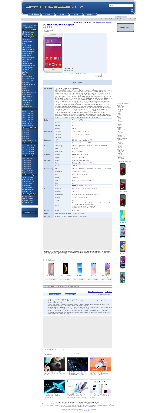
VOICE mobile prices (29, 92)
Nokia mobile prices (28, 52)
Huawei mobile (27, 41)
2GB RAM (25, 130)
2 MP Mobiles (26, 166)
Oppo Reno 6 (79, 275)
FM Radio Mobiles (28, 189)
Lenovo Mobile (27, 64)
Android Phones (27, 196)
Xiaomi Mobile (27, 53)
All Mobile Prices (27, 125)
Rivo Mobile (26, 82)
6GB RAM (25, 136)
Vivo (23, 43)
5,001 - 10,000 (27, 121)
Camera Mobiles (27, 177)
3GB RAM (25, 132)
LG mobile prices (27, 68)
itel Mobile (25, 70)
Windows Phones (28, 200)
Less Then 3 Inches (28, 145)
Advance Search (29, 212)
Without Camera (27, 172)
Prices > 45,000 (27, 111)
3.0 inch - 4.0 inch (28, 147)
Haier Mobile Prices (28, 84)
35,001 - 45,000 (27, 113)
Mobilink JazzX (27, 86)
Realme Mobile (27, 49)
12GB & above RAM (29, 140)
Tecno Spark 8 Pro (51, 276)
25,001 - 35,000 (27, 115)
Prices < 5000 (26, 123)
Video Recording (27, 179)
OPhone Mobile (27, 96)
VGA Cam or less (28, 170)
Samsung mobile (27, 39)
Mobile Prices (78, 22)
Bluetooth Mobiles (28, 181)
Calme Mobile (26, 98)
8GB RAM (25, 138)
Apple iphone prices (28, 58)
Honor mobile (26, 45)
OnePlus (25, 72)
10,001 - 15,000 (27, 119)
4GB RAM (25, 134)
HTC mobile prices (28, 78)
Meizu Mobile (26, 94)
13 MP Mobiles (27, 158)
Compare (78, 82)
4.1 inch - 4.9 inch (28, 149)
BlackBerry (26, 90)
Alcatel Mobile (27, 76)
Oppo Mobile (26, 47)
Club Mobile (26, 104)
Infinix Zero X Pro (65, 275)
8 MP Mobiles (26, 160)
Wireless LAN (26, 185)
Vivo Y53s (93, 275)
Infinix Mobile (26, 56)
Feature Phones (27, 198)
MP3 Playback (27, 187)
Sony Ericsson (27, 106)
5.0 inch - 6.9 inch (28, 151)
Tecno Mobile (26, 60)
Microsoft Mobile (27, 80)
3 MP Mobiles (26, 164)
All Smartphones (27, 202)
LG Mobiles (87, 22)
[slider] (47, 27)
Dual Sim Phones (28, 183)
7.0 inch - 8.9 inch (28, 153)
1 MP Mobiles (26, 168)
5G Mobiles (26, 34)
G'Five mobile (26, 102)
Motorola (25, 88)
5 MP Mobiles (26, 162)
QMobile (25, 62)
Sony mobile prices (28, 66)
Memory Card (26, 191)
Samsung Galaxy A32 (107, 276)
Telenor (24, 74)
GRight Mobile (27, 100)
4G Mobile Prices (28, 32)
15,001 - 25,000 (27, 117)
